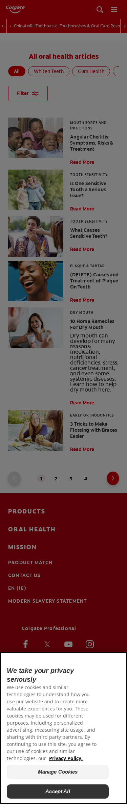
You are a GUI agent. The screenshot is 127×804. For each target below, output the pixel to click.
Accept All (57, 791)
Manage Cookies (58, 772)
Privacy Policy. (66, 758)
